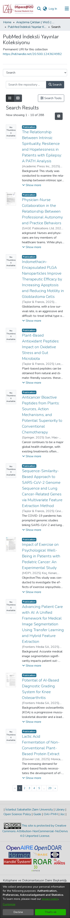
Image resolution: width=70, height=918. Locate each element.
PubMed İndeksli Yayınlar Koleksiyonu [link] (27, 27)
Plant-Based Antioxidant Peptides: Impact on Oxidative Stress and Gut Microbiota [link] (40, 347)
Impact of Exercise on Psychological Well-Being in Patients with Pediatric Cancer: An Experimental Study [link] (41, 556)
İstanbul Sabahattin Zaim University (29, 809)
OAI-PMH (51, 814)
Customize (9, 904)
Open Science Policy (18, 814)
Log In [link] (53, 9)
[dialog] (35, 900)
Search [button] (57, 85)
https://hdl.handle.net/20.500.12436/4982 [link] (32, 54)
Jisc (63, 814)
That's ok (50, 912)
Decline (18, 912)
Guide (37, 814)
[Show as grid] (18, 98)
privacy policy (50, 899)
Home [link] (7, 22)
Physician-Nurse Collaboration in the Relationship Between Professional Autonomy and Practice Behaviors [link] (42, 211)
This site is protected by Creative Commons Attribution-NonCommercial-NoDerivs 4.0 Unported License (35, 830)
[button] (18, 9)
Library (60, 809)
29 (49, 788)
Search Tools (53, 98)
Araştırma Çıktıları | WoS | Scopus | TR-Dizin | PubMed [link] (35, 22)
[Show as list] (10, 98)
